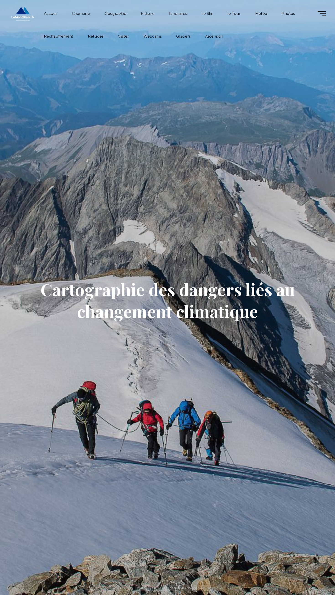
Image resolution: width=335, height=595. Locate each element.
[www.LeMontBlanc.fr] (23, 13)
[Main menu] (322, 13)
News (127, 588)
